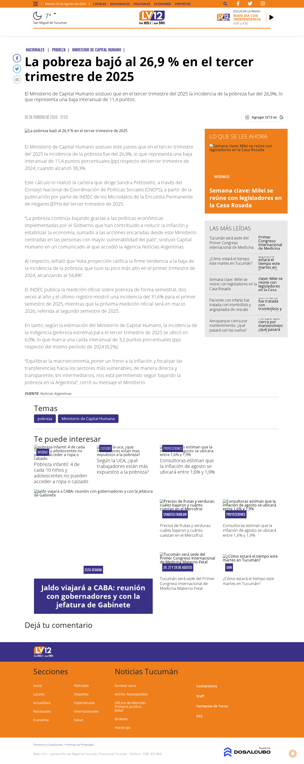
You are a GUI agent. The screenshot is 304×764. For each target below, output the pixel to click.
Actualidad (41, 702)
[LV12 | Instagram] (263, 4)
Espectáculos (84, 702)
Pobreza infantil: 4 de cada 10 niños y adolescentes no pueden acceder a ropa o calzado (61, 473)
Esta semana (93, 569)
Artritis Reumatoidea (131, 694)
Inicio (37, 685)
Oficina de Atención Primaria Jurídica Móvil (130, 706)
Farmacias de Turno (212, 706)
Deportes (182, 3)
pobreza (45, 418)
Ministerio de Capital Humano (88, 418)
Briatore (121, 719)
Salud (78, 720)
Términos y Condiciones (48, 744)
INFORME (43, 452)
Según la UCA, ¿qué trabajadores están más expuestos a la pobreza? (123, 466)
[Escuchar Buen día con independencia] (271, 17)
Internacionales (86, 711)
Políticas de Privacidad (80, 744)
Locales (99, 3)
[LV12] (43, 656)
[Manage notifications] (293, 753)
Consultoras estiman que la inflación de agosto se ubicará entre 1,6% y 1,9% (187, 466)
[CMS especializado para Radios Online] (244, 752)
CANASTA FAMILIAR (175, 514)
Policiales (141, 3)
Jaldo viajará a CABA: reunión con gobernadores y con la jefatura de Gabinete (93, 596)
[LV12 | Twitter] (250, 4)
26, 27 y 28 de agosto (177, 567)
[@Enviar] (17, 79)
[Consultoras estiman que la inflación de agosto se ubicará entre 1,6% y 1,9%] (188, 454)
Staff (200, 696)
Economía (162, 3)
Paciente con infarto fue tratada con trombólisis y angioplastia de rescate (230, 305)
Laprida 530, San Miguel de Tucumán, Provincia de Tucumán (88, 754)
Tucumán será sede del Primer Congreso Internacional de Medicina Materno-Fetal (231, 244)
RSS (199, 716)
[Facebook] (17, 58)
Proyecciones (172, 448)
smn (229, 567)
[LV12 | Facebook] (238, 4)
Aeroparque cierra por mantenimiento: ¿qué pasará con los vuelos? (228, 325)
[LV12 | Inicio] (265, 671)
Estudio (105, 448)
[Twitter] (17, 69)
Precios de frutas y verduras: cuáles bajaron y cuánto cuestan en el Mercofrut (185, 530)
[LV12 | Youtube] (244, 651)
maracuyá (122, 727)
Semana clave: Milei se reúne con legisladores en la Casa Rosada (245, 197)
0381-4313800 (152, 754)
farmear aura (125, 685)
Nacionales (120, 3)
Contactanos (206, 686)
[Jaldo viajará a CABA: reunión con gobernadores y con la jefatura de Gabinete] (93, 534)
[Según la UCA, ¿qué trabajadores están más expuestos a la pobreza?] (125, 454)
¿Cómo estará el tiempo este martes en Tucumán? (230, 261)
